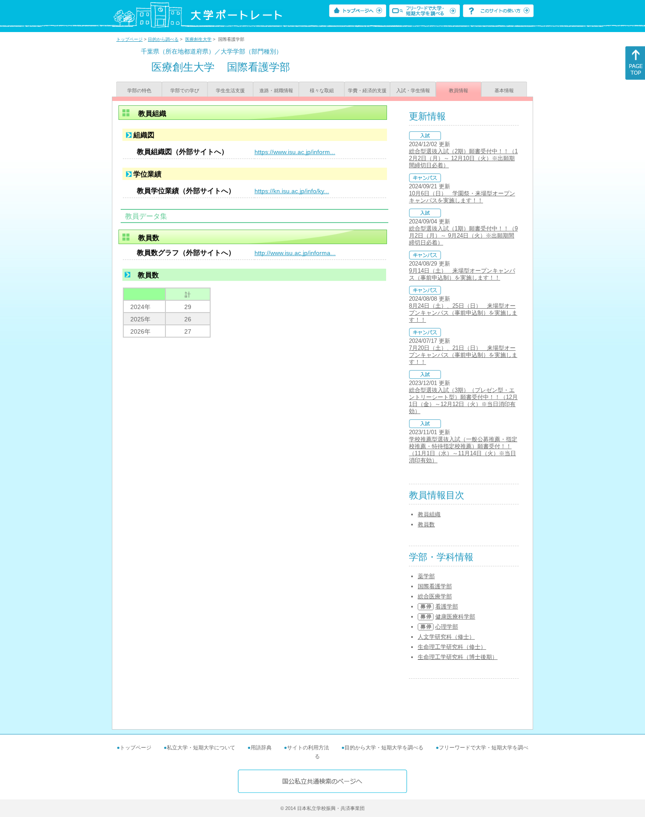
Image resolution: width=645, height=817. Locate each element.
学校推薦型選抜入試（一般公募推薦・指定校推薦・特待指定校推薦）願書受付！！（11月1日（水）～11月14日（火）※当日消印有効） (463, 450)
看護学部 (446, 606)
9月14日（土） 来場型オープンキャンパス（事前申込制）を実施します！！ (462, 274)
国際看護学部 (435, 586)
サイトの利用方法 (308, 748)
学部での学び (184, 90)
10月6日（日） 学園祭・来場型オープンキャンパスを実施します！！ (462, 197)
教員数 (426, 524)
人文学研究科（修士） (446, 636)
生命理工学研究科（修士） (452, 647)
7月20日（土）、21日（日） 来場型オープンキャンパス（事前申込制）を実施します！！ (463, 355)
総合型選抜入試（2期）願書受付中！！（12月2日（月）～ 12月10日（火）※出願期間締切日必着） (463, 158)
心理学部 (446, 626)
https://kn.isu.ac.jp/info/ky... (291, 190)
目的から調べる (163, 39)
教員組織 (429, 514)
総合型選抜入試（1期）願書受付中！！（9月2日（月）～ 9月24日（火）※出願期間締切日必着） (463, 235)
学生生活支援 (230, 90)
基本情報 (504, 90)
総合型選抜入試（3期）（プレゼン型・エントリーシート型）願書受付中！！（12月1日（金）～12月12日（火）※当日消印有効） (463, 400)
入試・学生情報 (413, 90)
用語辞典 (261, 748)
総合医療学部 (435, 596)
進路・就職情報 (276, 90)
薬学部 (426, 576)
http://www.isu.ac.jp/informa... (295, 252)
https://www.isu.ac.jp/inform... (294, 151)
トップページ (129, 39)
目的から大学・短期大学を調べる (383, 748)
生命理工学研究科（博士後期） (458, 657)
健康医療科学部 (455, 616)
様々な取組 (322, 90)
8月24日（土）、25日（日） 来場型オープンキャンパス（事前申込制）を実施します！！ (463, 312)
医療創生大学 (198, 39)
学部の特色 (139, 90)
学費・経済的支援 (367, 90)
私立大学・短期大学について (201, 748)
